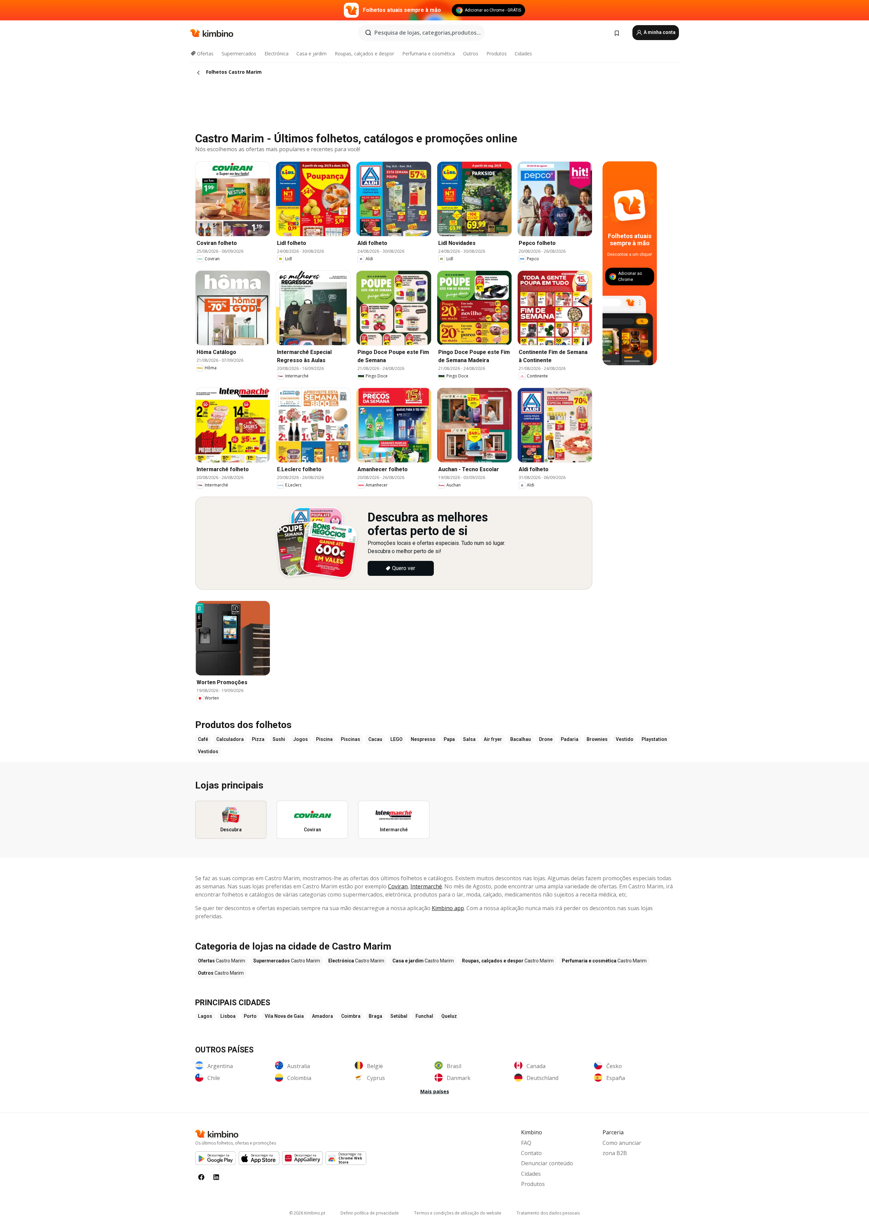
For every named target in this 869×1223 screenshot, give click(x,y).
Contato (531, 1153)
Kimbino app (448, 908)
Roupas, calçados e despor (364, 53)
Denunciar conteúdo (547, 1163)
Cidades (523, 53)
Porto (250, 1016)
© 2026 (307, 1213)
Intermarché (426, 886)
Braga (375, 1016)
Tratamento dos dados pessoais (548, 1213)
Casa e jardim (311, 53)
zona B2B (615, 1153)
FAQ (526, 1143)
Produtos (496, 53)
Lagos (205, 1016)
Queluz (449, 1016)
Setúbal (398, 1016)
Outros (470, 53)
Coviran (398, 886)
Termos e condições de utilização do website (457, 1213)
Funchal (424, 1016)
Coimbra (350, 1016)
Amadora (322, 1016)
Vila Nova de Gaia (284, 1016)
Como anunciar (622, 1143)
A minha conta (659, 32)
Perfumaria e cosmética (428, 53)
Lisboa (228, 1016)
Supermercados (239, 53)
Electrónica (276, 53)
